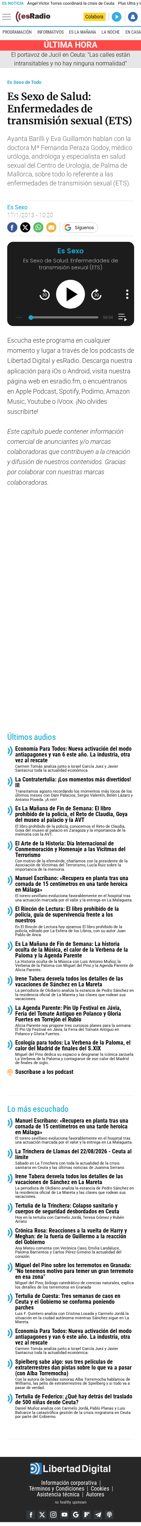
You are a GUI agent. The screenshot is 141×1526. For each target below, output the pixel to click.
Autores (95, 1494)
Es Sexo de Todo (24, 82)
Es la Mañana (82, 32)
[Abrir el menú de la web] (8, 17)
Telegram (98, 1514)
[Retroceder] (44, 294)
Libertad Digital (70, 1468)
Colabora (94, 17)
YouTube (64, 1514)
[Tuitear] (25, 227)
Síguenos (84, 227)
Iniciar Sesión (133, 17)
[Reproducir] (70, 294)
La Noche (111, 32)
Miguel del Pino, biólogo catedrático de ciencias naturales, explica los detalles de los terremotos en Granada (74, 1276)
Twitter (42, 1514)
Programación (17, 32)
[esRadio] (32, 16)
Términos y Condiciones (56, 1488)
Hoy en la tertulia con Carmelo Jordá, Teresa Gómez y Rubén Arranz (69, 1213)
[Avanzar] (96, 294)
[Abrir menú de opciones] (127, 294)
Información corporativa (69, 1482)
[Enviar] (38, 227)
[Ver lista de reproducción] (122, 317)
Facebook (30, 1514)
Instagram (53, 1514)
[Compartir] (12, 227)
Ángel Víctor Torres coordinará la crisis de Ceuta (70, 3)
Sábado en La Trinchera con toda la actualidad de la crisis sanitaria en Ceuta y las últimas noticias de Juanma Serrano (73, 1159)
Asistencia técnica (58, 1494)
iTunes (109, 1514)
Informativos (50, 32)
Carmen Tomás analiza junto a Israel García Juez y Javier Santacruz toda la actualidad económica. (73, 759)
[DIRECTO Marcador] (116, 17)
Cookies (100, 1488)
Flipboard (86, 1514)
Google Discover (75, 1514)
